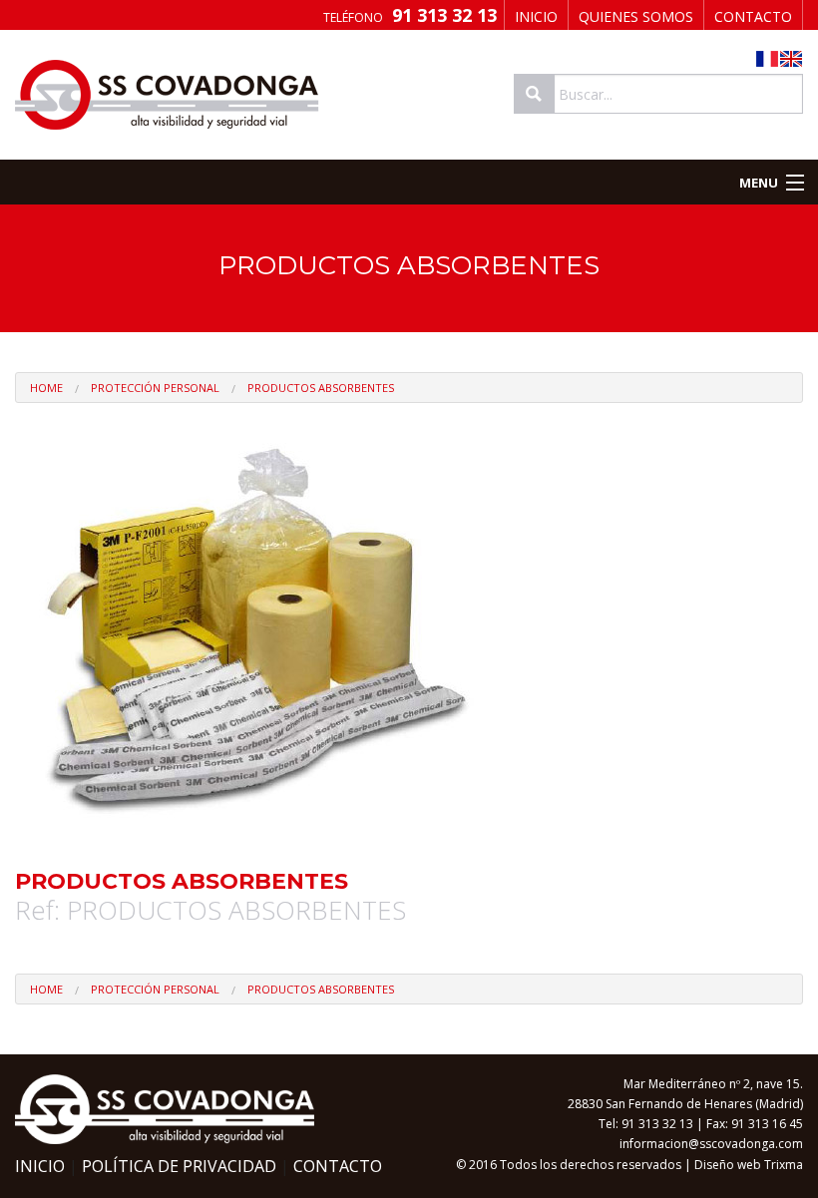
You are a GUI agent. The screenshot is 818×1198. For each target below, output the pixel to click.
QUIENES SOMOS (636, 16)
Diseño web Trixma (748, 1164)
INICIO (536, 16)
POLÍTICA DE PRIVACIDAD (179, 1166)
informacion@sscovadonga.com (711, 1143)
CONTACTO (753, 16)
